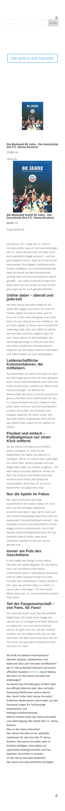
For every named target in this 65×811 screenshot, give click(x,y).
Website (34, 671)
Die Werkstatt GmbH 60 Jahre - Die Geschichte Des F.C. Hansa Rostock (30, 216)
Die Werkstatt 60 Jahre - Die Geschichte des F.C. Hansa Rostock (32, 146)
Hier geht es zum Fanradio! (32, 58)
